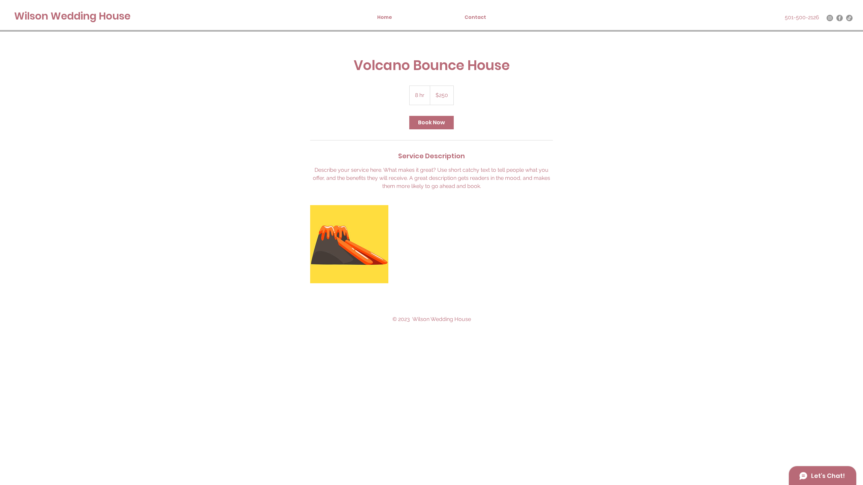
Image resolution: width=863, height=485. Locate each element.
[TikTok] (849, 18)
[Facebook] (839, 18)
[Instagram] (830, 18)
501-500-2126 (802, 17)
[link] (431, 122)
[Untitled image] (349, 244)
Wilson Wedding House (72, 16)
